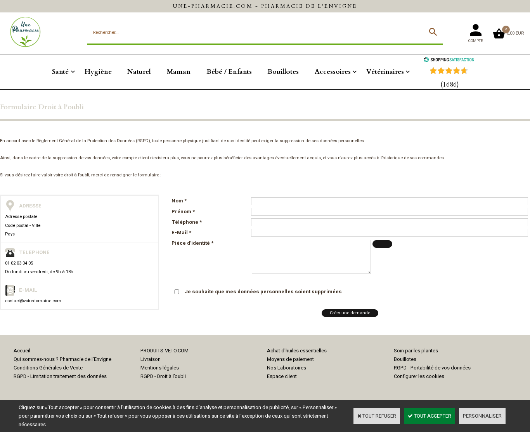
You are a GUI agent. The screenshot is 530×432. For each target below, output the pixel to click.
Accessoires (333, 71)
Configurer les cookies (419, 376)
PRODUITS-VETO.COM (164, 350)
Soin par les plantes (416, 350)
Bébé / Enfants (229, 71)
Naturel (139, 71)
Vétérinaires (385, 71)
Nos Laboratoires (286, 367)
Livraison (150, 359)
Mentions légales (159, 367)
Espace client (282, 376)
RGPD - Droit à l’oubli (163, 376)
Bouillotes (283, 71)
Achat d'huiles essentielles (297, 350)
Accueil (22, 350)
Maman (179, 71)
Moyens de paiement (290, 359)
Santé (60, 71)
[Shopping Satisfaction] (449, 60)
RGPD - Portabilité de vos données (432, 367)
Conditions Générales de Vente (48, 367)
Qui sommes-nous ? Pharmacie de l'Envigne (62, 359)
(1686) (449, 84)
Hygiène (98, 71)
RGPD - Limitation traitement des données (60, 376)
